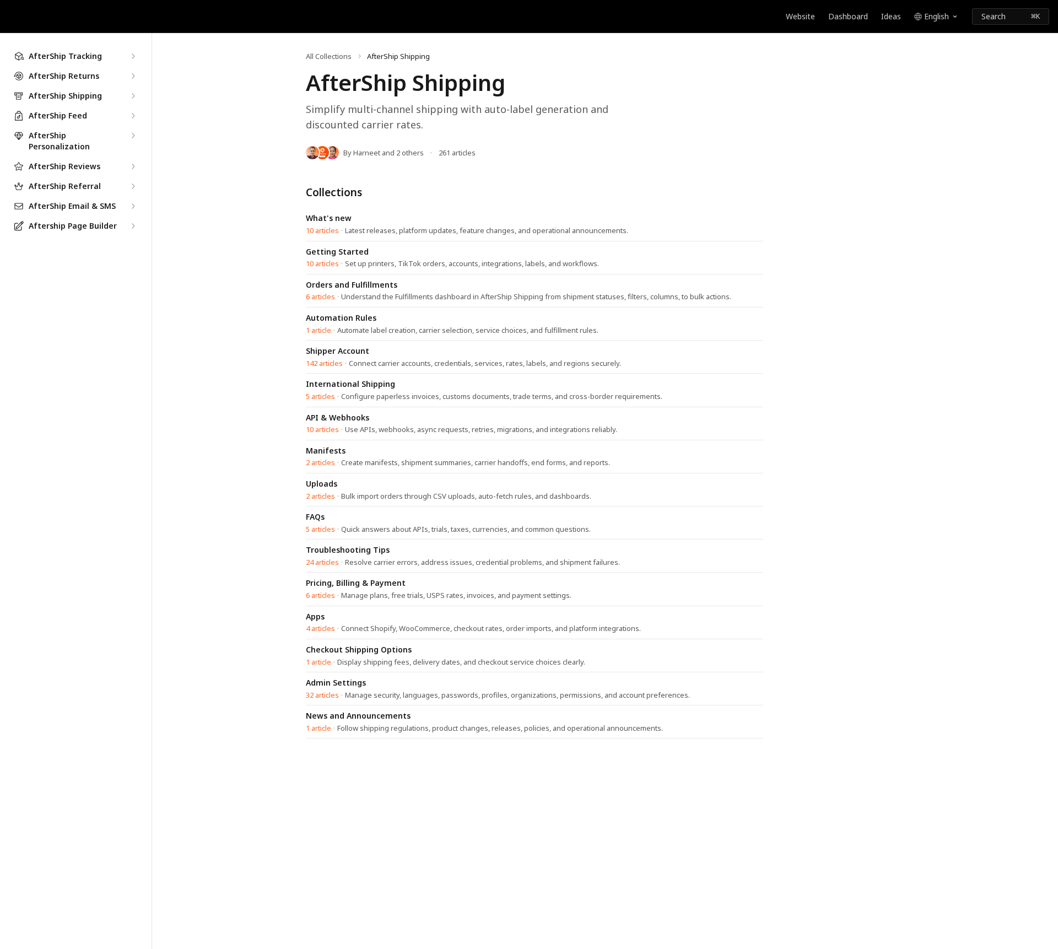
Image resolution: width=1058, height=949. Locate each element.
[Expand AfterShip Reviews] (133, 166)
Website (800, 16)
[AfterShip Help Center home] (11, 16)
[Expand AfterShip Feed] (133, 115)
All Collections (329, 56)
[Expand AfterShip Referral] (133, 186)
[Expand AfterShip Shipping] (133, 96)
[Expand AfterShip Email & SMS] (133, 206)
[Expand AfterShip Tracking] (133, 56)
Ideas (891, 16)
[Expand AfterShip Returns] (133, 76)
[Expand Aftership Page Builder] (133, 226)
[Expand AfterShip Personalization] (133, 135)
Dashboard (848, 16)
